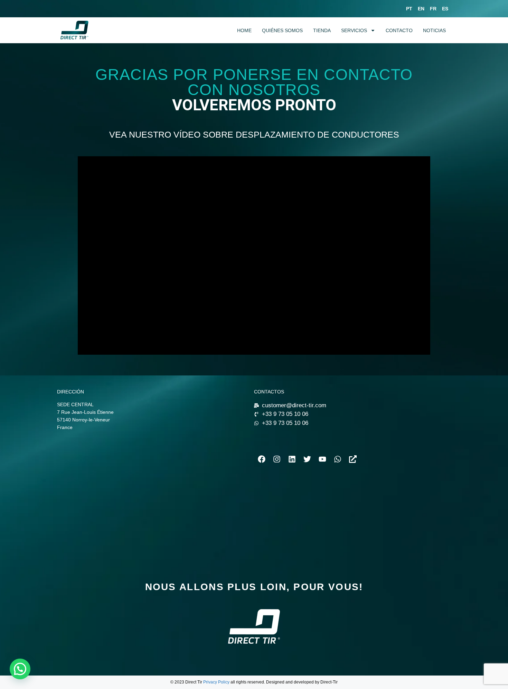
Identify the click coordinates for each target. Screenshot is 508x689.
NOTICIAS (434, 30)
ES (445, 8)
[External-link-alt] (352, 459)
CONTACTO (399, 30)
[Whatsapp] (337, 459)
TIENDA (322, 30)
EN (421, 8)
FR (433, 8)
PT (409, 8)
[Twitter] (307, 459)
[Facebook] (261, 459)
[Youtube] (322, 459)
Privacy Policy (216, 682)
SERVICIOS (354, 30)
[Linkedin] (292, 459)
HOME (244, 30)
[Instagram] (276, 459)
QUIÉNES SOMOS (282, 30)
